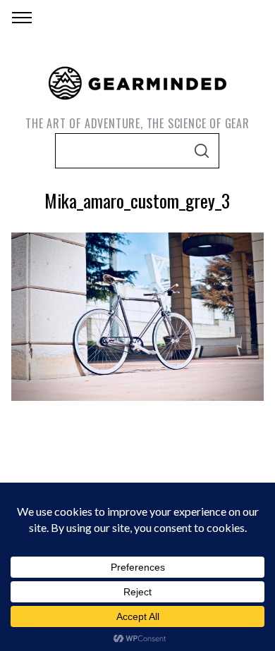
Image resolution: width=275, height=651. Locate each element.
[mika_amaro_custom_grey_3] (137, 396)
